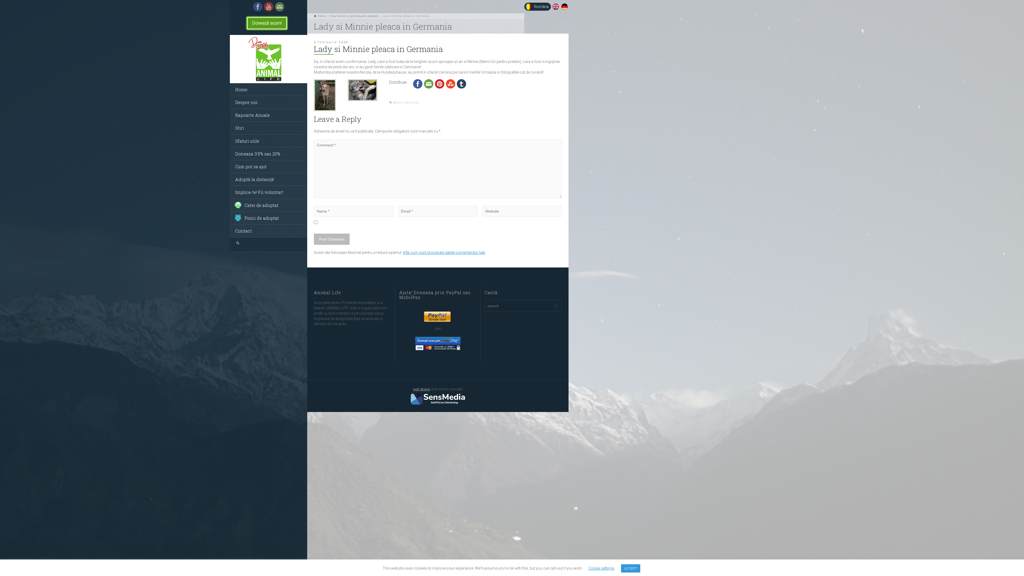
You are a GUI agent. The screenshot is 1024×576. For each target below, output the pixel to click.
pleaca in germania (406, 102)
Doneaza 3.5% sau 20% (257, 154)
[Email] (279, 6)
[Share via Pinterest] (439, 83)
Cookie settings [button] (601, 568)
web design (421, 388)
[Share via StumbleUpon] (450, 83)
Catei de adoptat (261, 205)
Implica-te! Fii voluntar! (259, 192)
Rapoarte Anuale (252, 115)
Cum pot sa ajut (251, 166)
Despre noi (246, 102)
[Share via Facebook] (417, 83)
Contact (243, 231)
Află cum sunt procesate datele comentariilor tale (444, 252)
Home (241, 89)
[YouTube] (268, 6)
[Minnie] (362, 89)
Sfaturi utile (247, 141)
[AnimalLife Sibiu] (268, 59)
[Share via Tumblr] (461, 83)
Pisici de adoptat (262, 218)
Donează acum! (267, 23)
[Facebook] (257, 6)
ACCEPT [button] (630, 568)
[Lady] (325, 95)
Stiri (239, 128)
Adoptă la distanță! (254, 179)
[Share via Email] (428, 83)
